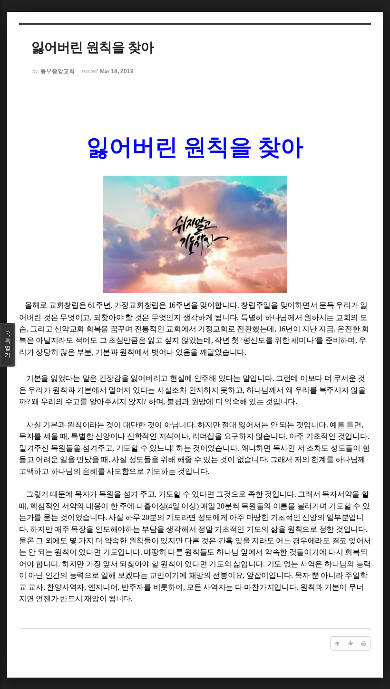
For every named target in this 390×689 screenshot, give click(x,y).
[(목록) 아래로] (350, 643)
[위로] (337, 643)
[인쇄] (363, 643)
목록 (7, 344)
